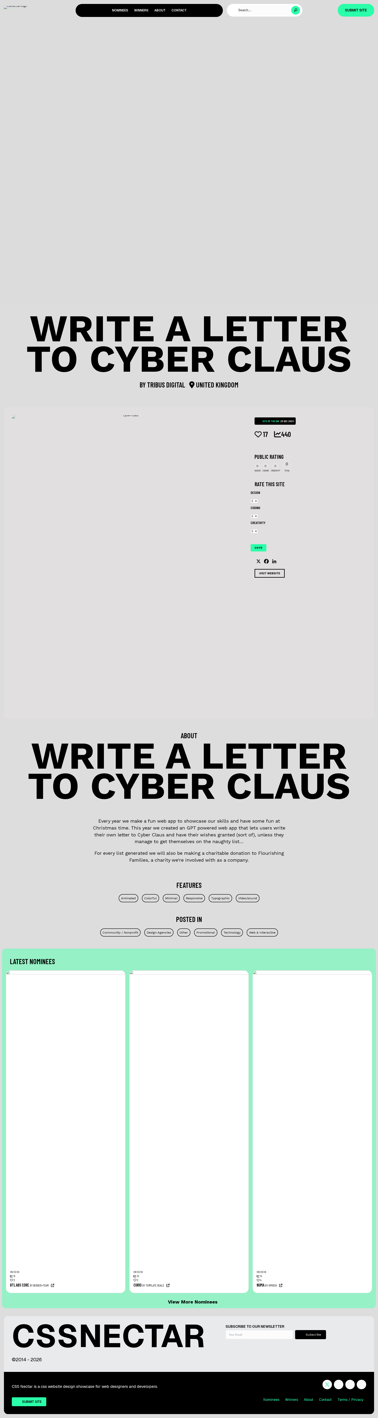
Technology (232, 932)
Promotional (205, 932)
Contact (325, 1399)
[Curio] (230, 972)
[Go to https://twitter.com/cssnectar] (327, 1384)
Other (184, 932)
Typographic (220, 898)
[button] (295, 10)
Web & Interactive (262, 932)
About (308, 1399)
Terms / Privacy (350, 1399)
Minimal (171, 898)
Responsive (194, 898)
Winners (291, 1399)
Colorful (150, 898)
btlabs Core (19, 1285)
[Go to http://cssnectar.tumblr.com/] (361, 1384)
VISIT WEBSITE (269, 573)
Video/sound (247, 898)
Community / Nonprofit (120, 932)
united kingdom (216, 384)
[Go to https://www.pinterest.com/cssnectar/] (350, 1384)
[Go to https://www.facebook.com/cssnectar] (338, 1384)
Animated (128, 898)
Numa (260, 1285)
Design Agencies (159, 932)
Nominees (271, 1399)
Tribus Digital (166, 384)
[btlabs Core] (107, 972)
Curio (137, 1285)
